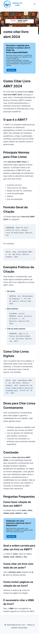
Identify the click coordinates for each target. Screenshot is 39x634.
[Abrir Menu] (35, 4)
